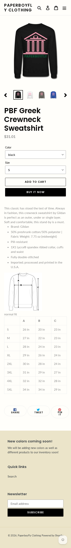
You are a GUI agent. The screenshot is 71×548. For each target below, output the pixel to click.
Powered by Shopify (52, 535)
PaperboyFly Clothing (18, 7)
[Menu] (64, 7)
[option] (18, 95)
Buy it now (35, 192)
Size (7, 162)
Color (8, 147)
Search (12, 476)
